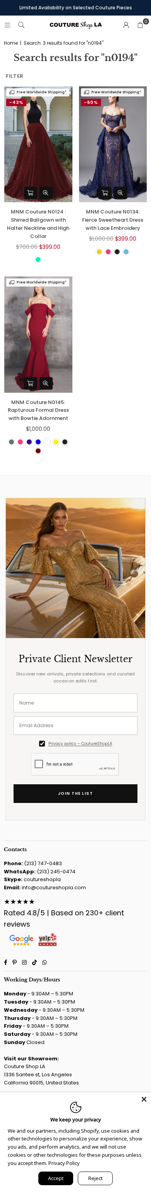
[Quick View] (46, 193)
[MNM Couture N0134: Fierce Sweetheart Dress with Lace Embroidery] (113, 144)
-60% (91, 102)
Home (11, 43)
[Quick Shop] (30, 193)
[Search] (21, 25)
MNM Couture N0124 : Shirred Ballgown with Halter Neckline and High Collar (38, 224)
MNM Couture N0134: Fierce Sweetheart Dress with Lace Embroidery (112, 220)
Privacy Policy (64, 1163)
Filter (15, 76)
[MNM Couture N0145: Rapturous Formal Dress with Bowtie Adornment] (38, 334)
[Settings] (126, 25)
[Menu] (7, 25)
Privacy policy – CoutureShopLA (80, 744)
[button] (140, 25)
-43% (16, 102)
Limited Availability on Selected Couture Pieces (75, 7)
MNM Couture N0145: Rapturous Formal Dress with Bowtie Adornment (38, 410)
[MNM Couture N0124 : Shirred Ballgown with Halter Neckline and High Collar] (38, 144)
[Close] (144, 1099)
